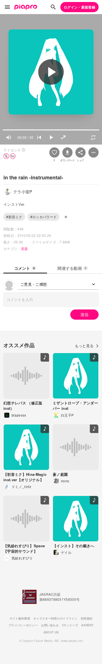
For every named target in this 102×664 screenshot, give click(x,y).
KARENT (87, 625)
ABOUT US (51, 632)
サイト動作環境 (20, 618)
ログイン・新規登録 (79, 7)
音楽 (24, 248)
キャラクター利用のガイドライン (55, 618)
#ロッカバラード (43, 216)
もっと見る (84, 345)
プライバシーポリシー (23, 625)
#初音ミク (14, 216)
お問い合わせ (50, 625)
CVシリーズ (70, 625)
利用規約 (86, 618)
